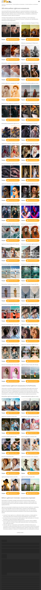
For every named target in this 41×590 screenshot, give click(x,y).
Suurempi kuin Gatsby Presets (14, 433)
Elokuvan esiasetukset (14, 39)
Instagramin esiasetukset (34, 433)
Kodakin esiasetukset (14, 412)
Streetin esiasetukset (33, 412)
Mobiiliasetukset (34, 473)
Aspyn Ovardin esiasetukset (34, 493)
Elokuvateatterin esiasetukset (14, 473)
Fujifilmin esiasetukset (34, 453)
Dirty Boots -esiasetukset (14, 453)
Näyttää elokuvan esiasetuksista (14, 493)
